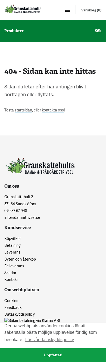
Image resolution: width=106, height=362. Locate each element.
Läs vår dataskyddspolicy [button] (49, 339)
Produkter (14, 30)
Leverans (12, 252)
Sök (98, 30)
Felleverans (14, 265)
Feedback (12, 307)
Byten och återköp (20, 259)
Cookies (11, 300)
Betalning (12, 245)
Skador (10, 272)
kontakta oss (53, 110)
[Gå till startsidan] (22, 8)
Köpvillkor (12, 238)
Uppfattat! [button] (53, 355)
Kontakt (11, 279)
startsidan (23, 110)
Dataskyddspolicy (19, 314)
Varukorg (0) (91, 10)
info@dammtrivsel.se (22, 217)
